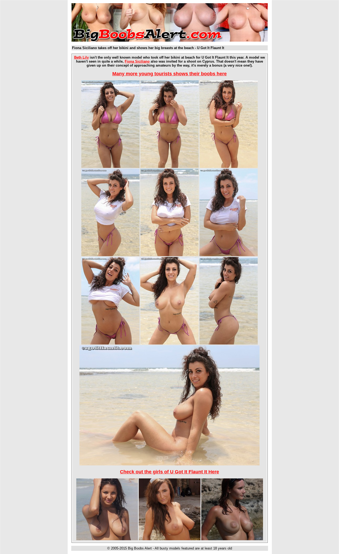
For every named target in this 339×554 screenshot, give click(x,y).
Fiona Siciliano (137, 61)
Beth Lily (81, 57)
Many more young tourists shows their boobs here (169, 73)
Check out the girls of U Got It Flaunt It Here (169, 471)
